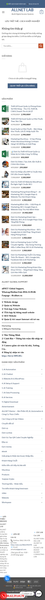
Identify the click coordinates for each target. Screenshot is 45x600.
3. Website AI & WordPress (13, 378)
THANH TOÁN (8, 479)
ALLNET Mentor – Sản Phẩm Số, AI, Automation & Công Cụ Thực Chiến (22, 412)
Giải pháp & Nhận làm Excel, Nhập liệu (17, 456)
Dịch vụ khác (7, 433)
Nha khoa (6, 470)
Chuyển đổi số (8, 423)
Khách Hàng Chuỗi (9, 460)
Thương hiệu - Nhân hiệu (12, 484)
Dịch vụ (5, 428)
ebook (4, 451)
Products (5, 474)
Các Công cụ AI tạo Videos (13, 419)
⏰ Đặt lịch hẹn (20, 586)
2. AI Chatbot (7, 374)
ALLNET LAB (22, 10)
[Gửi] (40, 46)
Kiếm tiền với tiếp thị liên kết (14, 465)
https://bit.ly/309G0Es (12, 356)
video (4, 493)
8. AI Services (7, 397)
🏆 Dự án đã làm (34, 586)
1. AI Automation (9, 369)
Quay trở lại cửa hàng (22, 86)
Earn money (7, 446)
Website (5, 498)
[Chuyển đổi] (41, 369)
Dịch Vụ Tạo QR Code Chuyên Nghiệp (17, 437)
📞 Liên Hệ (28, 587)
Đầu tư (5, 442)
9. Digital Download (10, 402)
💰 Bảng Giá (18, 587)
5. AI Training (7, 388)
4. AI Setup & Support (10, 383)
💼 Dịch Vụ (8, 586)
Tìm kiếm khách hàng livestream (15, 488)
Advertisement (8, 406)
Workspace (6, 502)
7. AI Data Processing (10, 392)
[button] (3, 12)
